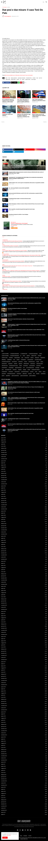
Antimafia (11, 357)
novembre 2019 (24, 605)
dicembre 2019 (24, 603)
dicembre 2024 (24, 477)
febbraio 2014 (24, 749)
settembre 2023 (24, 508)
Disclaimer (25, 835)
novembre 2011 (24, 806)
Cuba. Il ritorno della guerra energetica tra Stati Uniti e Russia (38, 100)
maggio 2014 (24, 743)
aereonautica (4, 363)
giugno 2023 (24, 515)
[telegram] (18, 152)
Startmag (4, 269)
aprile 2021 (24, 569)
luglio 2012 (24, 789)
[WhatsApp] (19, 83)
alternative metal (40, 363)
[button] (1, 2)
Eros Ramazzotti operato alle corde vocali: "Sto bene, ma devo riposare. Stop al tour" (17, 265)
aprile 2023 (24, 519)
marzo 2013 (24, 772)
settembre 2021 (24, 559)
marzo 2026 (24, 446)
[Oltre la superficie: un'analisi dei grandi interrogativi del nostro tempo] (5, 210)
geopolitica (8, 375)
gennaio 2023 (24, 525)
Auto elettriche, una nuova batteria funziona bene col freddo (13, 261)
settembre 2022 (24, 534)
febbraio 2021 (24, 573)
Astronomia (27, 357)
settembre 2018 (24, 634)
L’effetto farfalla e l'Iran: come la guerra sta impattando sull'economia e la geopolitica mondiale (26, 182)
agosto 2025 (24, 460)
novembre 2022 (24, 529)
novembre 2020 (24, 580)
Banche (32, 357)
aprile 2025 (24, 469)
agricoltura (10, 363)
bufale (29, 369)
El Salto (3, 275)
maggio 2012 (24, 793)
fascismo (30, 373)
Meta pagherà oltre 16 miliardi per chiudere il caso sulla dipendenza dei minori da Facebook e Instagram (21, 270)
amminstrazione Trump (13, 365)
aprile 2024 (24, 494)
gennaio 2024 (24, 500)
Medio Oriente (8, 79)
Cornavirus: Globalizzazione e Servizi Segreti (19, 223)
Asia (22, 357)
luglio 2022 (24, 538)
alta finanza (32, 363)
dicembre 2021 (24, 552)
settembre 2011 (24, 810)
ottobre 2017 (24, 657)
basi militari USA (8, 369)
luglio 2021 (24, 563)
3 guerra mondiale (5, 355)
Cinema (18, 359)
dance (44, 371)
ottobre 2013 (24, 757)
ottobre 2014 (24, 732)
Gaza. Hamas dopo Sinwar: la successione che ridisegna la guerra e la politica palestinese (23, 100)
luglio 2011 (24, 814)
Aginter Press (33, 355)
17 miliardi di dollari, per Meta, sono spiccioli (10, 245)
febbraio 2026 (24, 448)
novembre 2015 (24, 705)
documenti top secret (11, 373)
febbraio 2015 (24, 724)
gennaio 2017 (24, 676)
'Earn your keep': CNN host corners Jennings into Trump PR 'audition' (14, 250)
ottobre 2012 (24, 783)
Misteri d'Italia (13, 79)
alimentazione (26, 363)
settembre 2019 (24, 609)
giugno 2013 (24, 766)
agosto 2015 (24, 711)
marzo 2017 (24, 672)
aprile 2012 (24, 795)
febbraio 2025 (24, 473)
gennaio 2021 (24, 575)
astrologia (37, 367)
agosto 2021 (24, 561)
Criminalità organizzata (6, 361)
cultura (40, 371)
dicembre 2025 (24, 452)
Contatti (29, 835)
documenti (4, 373)
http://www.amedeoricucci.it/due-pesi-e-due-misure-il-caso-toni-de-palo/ (19, 75)
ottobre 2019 (24, 607)
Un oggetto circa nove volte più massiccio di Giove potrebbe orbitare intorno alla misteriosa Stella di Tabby (21, 255)
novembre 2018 (24, 630)
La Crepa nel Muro (5, 254)
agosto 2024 (24, 485)
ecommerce (19, 373)
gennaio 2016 (24, 701)
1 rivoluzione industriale (14, 353)
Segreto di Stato (27, 79)
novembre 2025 (24, 454)
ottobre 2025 (24, 456)
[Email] (23, 83)
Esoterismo (20, 361)
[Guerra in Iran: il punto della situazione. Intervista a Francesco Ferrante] (4, 320)
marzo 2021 (24, 571)
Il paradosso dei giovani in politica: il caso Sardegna (18, 214)
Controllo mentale (38, 359)
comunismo (11, 371)
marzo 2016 (24, 697)
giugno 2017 (24, 665)
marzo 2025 (24, 471)
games (3, 375)
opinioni (18, 79)
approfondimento (18, 367)
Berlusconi (37, 357)
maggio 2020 (24, 592)
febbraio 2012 (24, 799)
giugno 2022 (24, 540)
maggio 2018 (24, 642)
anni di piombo (32, 365)
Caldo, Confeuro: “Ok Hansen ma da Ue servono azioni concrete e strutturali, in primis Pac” (18, 285)
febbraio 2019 (24, 624)
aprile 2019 (24, 619)
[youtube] (29, 149)
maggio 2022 (24, 542)
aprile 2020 (24, 594)
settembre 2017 (24, 659)
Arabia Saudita (17, 357)
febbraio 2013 (24, 774)
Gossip (37, 361)
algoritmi (20, 363)
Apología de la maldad (6, 276)
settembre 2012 (24, 785)
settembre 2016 (24, 684)
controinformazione (24, 371)
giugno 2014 (24, 741)
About (21, 835)
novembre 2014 (24, 730)
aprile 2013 (24, 770)
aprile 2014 (24, 745)
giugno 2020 (24, 590)
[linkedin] (7, 152)
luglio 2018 (24, 638)
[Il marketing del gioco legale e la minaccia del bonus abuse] (5, 200)
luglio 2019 (24, 613)
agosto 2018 (24, 636)
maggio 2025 (24, 467)
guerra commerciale (24, 375)
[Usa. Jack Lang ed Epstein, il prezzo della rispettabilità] (5, 189)
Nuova (3, 121)
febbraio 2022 (24, 548)
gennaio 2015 (24, 726)
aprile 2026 (24, 444)
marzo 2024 (24, 496)
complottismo (4, 371)
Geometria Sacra (32, 361)
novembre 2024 (24, 479)
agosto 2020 (24, 586)
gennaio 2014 (24, 751)
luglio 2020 (24, 588)
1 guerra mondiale (5, 353)
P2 (20, 79)
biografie (19, 369)
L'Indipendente (5, 239)
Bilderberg (4, 359)
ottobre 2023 (24, 506)
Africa (24, 355)
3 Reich (40, 353)
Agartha (28, 355)
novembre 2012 (24, 780)
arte (24, 367)
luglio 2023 (24, 513)
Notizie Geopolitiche (6, 284)
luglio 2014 (24, 739)
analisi (8, 7)
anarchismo (25, 365)
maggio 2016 (24, 693)
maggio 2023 (24, 517)
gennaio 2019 (24, 626)
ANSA (3, 264)
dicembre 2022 (24, 527)
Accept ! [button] (5, 837)
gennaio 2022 (24, 550)
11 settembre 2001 (23, 353)
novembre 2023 (24, 504)
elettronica (25, 373)
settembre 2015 (24, 709)
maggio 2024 (24, 492)
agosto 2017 (24, 661)
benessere (15, 369)
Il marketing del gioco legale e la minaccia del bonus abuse (20, 198)
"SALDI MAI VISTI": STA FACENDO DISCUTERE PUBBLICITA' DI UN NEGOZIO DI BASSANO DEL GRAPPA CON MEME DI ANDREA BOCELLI (26, 178)
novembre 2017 (24, 655)
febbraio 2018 (24, 649)
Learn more (9, 835)
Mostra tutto (5, 289)
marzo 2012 (24, 797)
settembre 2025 (24, 458)
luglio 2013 (24, 764)
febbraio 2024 (24, 498)
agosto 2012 (24, 787)
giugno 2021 (24, 565)
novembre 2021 (24, 554)
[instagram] (40, 149)
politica (23, 79)
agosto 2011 (24, 812)
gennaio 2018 (24, 651)
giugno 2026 (24, 439)
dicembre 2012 (24, 778)
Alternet (3, 249)
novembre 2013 (24, 755)
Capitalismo (9, 359)
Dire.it (3, 244)
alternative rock (4, 365)
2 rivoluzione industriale (33, 353)
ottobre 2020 (24, 582)
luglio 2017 (24, 663)
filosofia (37, 373)
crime (36, 371)
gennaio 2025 (24, 475)
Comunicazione (30, 359)
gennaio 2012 (24, 801)
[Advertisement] (24, 133)
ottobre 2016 (24, 682)
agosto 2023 (24, 511)
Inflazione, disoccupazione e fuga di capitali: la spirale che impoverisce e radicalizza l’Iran (23, 115)
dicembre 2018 (24, 628)
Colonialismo (23, 359)
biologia (24, 369)
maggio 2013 (24, 768)
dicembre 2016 (24, 678)
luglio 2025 (24, 462)
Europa (25, 361)
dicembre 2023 (24, 502)
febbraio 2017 (24, 674)
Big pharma (43, 357)
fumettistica (43, 373)
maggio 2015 (24, 718)
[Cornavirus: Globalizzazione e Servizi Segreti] (6, 222)
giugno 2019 (24, 615)
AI (20, 355)
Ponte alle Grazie (14, 225)
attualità (42, 367)
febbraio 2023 (24, 523)
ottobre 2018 (24, 632)
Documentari (14, 361)
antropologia (11, 367)
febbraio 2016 (24, 699)
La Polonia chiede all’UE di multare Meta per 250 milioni (12, 241)
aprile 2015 (24, 720)
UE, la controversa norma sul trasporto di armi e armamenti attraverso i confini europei (8, 100)
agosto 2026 (24, 437)
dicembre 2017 (24, 653)
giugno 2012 (24, 791)
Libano (4, 79)
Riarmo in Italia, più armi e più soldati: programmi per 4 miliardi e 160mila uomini (39, 115)
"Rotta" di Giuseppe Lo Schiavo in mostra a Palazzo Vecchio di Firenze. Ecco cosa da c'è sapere (26, 203)
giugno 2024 (24, 490)
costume (31, 371)
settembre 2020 (24, 584)
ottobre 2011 (24, 808)
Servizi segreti (33, 79)
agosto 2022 (24, 536)
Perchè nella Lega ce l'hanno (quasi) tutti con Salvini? (11, 281)
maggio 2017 (24, 667)
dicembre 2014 (24, 728)
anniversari (38, 365)
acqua (42, 361)
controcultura (17, 371)
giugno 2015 (24, 716)
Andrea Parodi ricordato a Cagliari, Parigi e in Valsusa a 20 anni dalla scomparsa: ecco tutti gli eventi (26, 402)
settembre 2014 (24, 734)
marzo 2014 (24, 747)
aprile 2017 (24, 670)
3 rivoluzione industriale (14, 355)
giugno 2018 (24, 640)
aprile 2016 (24, 695)
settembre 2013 (24, 760)
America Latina (4, 357)
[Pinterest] (21, 83)
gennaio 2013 (24, 776)
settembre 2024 (24, 483)
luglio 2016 (24, 688)
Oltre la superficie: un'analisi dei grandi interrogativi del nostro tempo (22, 209)
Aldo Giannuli (13, 222)
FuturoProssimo (5, 259)
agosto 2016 (24, 686)
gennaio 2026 (24, 450)
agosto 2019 (24, 611)
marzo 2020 (24, 596)
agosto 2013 (24, 762)
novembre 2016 (24, 680)
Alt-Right (39, 355)
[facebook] (7, 149)
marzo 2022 (24, 546)
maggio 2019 (24, 617)
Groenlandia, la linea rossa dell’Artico (7, 115)
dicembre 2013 (24, 753)
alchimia (15, 363)
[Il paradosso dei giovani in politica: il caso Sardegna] (5, 216)
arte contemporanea (30, 367)
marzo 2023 (24, 521)
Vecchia (44, 121)
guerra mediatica (32, 375)
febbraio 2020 (24, 598)
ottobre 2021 (24, 557)
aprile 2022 (24, 544)
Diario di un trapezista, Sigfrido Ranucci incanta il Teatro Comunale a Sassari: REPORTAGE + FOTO (26, 329)
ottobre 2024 (24, 481)
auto (3, 369)
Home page (4, 7)
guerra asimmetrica (15, 375)
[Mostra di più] (26, 83)
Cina (14, 359)
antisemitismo (4, 367)
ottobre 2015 (24, 707)
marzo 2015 (24, 722)
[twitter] (18, 149)
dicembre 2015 (24, 703)
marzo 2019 (24, 621)
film (34, 373)
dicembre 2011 (24, 803)
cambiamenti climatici (36, 369)
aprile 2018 (24, 644)
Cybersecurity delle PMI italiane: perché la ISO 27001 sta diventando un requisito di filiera (25, 193)
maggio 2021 (24, 567)
